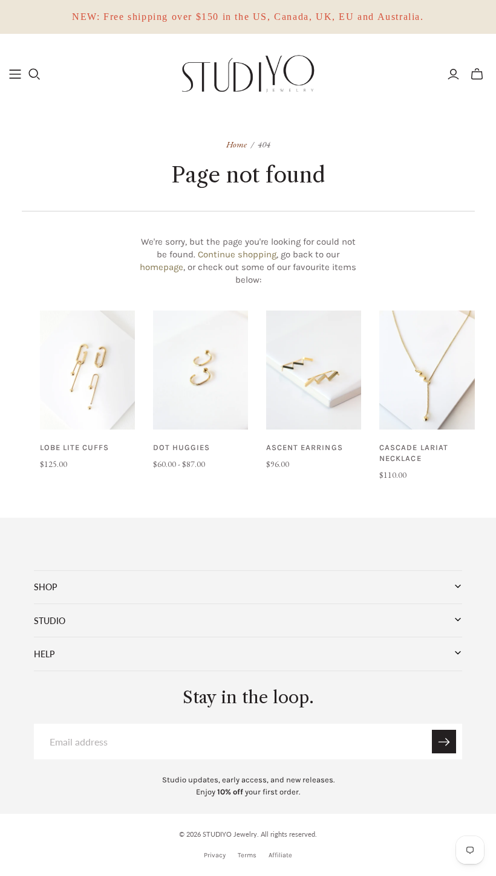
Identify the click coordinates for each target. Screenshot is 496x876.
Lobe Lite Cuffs (74, 447)
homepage (161, 267)
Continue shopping (237, 254)
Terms (247, 855)
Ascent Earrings (304, 447)
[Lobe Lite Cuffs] (87, 370)
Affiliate (280, 855)
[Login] (453, 74)
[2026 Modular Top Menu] (15, 74)
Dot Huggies (181, 447)
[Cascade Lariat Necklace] (426, 370)
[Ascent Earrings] (313, 370)
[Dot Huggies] (200, 370)
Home (236, 144)
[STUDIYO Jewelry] (248, 73)
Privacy (215, 855)
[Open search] (34, 74)
